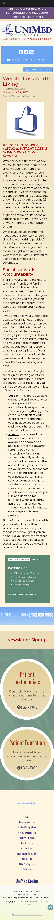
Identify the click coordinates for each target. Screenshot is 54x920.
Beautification (27, 843)
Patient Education (27, 742)
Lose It (13, 395)
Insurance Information (27, 853)
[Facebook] (21, 52)
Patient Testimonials (22, 594)
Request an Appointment (28, 59)
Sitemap (27, 869)
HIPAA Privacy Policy (27, 864)
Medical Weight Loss (27, 827)
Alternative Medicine (27, 832)
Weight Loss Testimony (23, 581)
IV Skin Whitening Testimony (26, 573)
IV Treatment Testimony (24, 577)
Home (27, 816)
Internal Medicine (27, 822)
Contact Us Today (27, 614)
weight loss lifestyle (27, 96)
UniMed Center (27, 881)
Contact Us (27, 858)
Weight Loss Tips (15, 88)
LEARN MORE (29, 707)
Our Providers (27, 848)
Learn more (34, 16)
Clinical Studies (27, 837)
